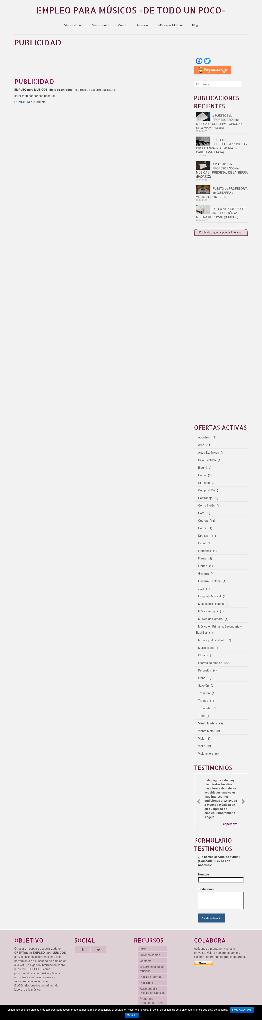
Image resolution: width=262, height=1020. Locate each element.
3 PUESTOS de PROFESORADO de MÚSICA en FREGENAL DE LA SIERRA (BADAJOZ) (222, 170)
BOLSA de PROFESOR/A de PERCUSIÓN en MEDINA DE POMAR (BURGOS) (220, 213)
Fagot (202, 543)
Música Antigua (208, 611)
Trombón (204, 693)
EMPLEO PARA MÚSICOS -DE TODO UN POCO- (131, 10)
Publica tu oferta (150, 977)
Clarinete (204, 483)
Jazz (201, 588)
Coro (201, 513)
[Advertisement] (101, 65)
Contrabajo (205, 498)
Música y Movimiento (211, 640)
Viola (201, 738)
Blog (195, 25)
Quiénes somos (150, 955)
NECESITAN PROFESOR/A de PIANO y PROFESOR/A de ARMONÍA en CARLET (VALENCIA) (221, 146)
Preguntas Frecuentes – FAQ (152, 1000)
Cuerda (123, 25)
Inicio (143, 949)
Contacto (145, 961)
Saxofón (203, 685)
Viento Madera (73, 25)
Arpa (201, 445)
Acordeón (204, 437)
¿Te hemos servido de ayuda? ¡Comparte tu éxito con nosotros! (219, 861)
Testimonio (206, 889)
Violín (201, 746)
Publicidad (146, 983)
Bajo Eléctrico (207, 460)
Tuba (201, 716)
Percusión (143, 25)
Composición (206, 490)
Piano (202, 678)
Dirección (204, 536)
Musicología (206, 648)
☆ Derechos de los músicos (152, 969)
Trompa (203, 700)
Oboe (201, 655)
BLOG (18, 985)
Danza (202, 528)
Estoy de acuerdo (242, 1010)
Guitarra (203, 573)
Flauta (202, 558)
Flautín (202, 566)
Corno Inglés (206, 505)
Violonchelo (205, 753)
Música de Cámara (210, 619)
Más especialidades (170, 25)
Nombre (203, 874)
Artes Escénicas (208, 452)
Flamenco (204, 551)
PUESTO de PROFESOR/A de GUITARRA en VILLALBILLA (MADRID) (221, 192)
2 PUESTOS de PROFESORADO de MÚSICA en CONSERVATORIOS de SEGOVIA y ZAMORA (219, 121)
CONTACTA (22, 102)
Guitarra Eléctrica (209, 581)
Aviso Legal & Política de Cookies (152, 990)
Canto (202, 475)
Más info (131, 1015)
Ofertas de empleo (210, 663)
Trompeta (204, 708)
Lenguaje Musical (209, 596)
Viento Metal (100, 25)
